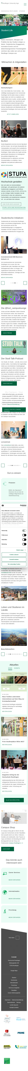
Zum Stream (7, 333)
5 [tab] (14, 654)
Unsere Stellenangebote (14, 992)
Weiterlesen (7, 711)
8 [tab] (19, 654)
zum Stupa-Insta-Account (11, 204)
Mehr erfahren (14, 898)
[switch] (24, 535)
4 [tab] (16, 282)
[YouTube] (14, 950)
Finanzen (12, 483)
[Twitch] (23, 946)
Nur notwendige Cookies (14, 564)
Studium (14, 977)
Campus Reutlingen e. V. (16, 843)
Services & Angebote (14, 987)
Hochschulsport (6, 88)
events (17, 668)
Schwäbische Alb (6, 572)
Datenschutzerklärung (13, 404)
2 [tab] (10, 465)
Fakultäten (14, 990)
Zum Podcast (8, 383)
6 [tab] (17, 465)
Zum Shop (6, 849)
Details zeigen (20, 550)
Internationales (14, 982)
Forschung (14, 985)
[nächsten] (25, 283)
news (10, 668)
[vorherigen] (3, 283)
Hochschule (14, 980)
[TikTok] (11, 946)
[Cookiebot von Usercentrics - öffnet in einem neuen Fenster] (20, 506)
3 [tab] (12, 465)
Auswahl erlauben (14, 559)
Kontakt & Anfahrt (14, 1007)
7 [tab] (17, 654)
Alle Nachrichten (13, 800)
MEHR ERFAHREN (14, 880)
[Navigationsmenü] (25, 4)
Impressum (7, 1000)
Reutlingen (4, 568)
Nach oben (11, 937)
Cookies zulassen (14, 554)
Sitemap (18, 1002)
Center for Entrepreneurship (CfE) (13, 449)
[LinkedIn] (17, 946)
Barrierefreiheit (11, 1002)
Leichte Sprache (14, 1005)
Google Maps (14, 970)
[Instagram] (5, 946)
